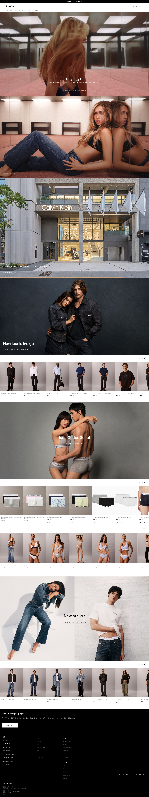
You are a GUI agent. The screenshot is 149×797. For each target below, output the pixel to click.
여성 (64, 768)
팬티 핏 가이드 (6, 750)
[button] (141, 6)
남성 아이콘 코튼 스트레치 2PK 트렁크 (101, 517)
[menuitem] (137, 6)
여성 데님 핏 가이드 (8, 761)
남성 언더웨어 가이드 (8, 754)
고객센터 (39, 741)
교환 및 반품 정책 (41, 747)
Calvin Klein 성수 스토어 (9, 272)
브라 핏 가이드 (6, 747)
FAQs (38, 744)
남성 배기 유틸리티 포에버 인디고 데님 (32, 393)
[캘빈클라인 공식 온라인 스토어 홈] (9, 6)
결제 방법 (39, 753)
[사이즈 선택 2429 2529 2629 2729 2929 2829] (126, 682)
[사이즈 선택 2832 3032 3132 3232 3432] (57, 682)
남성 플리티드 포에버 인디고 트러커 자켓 (9, 393)
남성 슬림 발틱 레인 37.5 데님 (30, 699)
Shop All (65, 778)
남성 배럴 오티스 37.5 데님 (75, 699)
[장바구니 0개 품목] (143, 6)
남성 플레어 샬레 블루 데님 (52, 699)
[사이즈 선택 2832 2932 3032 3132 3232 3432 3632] (11, 682)
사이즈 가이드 (40, 757)
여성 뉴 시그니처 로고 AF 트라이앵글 (8, 564)
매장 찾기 (5, 740)
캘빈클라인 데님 (66, 774)
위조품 (64, 753)
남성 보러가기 (79, 443)
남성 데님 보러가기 (80, 622)
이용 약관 (65, 744)
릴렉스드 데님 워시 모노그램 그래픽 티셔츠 (102, 393)
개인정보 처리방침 (67, 747)
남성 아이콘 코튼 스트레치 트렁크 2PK (55, 517)
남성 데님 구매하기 (68, 90)
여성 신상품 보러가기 (22, 349)
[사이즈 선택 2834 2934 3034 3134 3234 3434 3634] (57, 376)
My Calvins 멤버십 (8, 743)
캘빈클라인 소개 (66, 741)
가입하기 (82, 1)
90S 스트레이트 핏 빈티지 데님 (7, 699)
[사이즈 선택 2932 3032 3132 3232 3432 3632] (34, 682)
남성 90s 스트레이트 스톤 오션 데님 (100, 699)
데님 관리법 (6, 764)
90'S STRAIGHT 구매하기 (10, 173)
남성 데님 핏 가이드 (8, 757)
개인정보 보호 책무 (67, 750)
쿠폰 (4, 736)
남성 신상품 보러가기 (9, 349)
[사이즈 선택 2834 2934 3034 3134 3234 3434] (34, 376)
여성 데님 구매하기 (80, 90)
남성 (64, 765)
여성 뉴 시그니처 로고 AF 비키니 (30, 564)
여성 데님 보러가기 (68, 622)
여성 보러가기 (70, 443)
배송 (38, 750)
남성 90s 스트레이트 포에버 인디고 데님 (55, 393)
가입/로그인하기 (9, 725)
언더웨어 (65, 771)
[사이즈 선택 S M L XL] (11, 376)
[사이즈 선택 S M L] (11, 548)
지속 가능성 (65, 757)
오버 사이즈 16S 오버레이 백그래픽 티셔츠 (78, 393)
